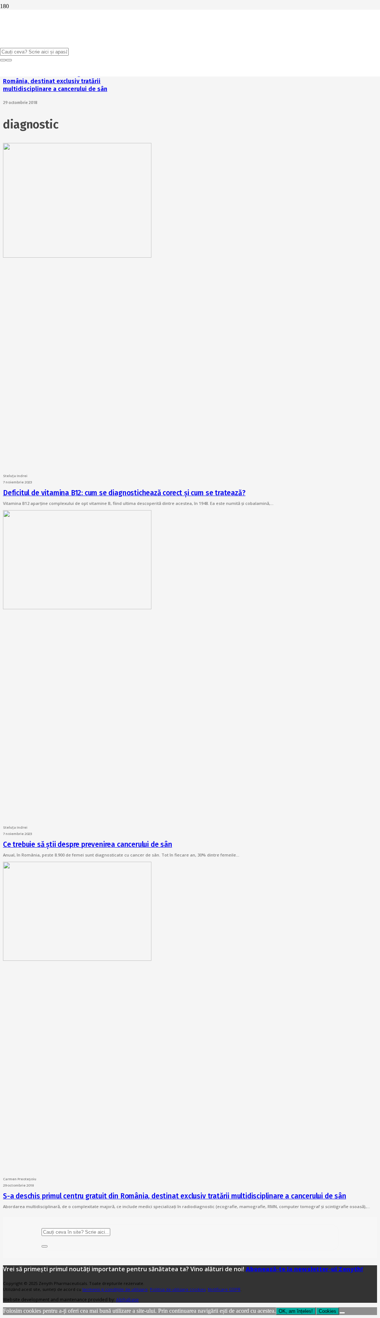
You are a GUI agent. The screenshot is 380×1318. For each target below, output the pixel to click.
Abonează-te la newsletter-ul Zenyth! (304, 1269)
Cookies (327, 1311)
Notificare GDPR (224, 1289)
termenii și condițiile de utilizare (115, 1289)
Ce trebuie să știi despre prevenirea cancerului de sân (87, 844)
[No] (342, 1313)
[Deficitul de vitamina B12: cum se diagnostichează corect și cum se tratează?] (77, 255)
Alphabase (127, 1299)
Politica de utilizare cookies (178, 1289)
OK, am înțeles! (296, 1311)
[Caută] (45, 1246)
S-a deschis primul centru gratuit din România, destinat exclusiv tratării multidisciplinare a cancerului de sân (55, 81)
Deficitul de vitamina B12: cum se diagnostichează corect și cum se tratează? (124, 493)
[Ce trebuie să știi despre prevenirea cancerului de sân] (77, 607)
